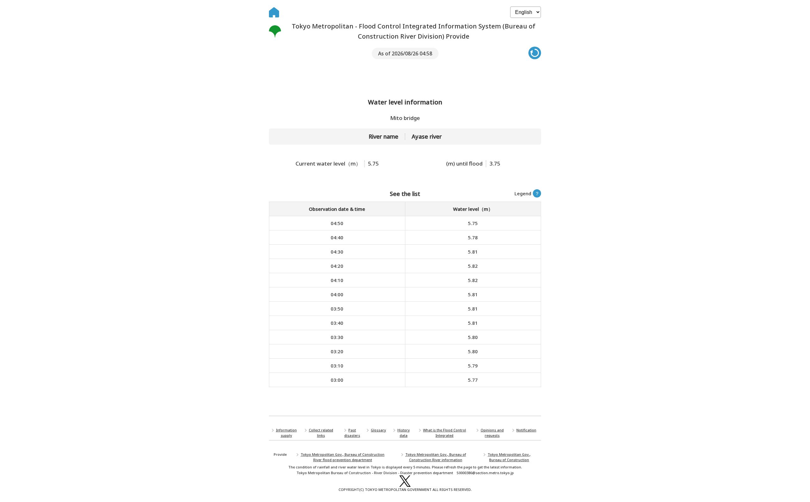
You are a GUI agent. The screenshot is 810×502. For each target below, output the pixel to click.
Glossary (378, 430)
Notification (526, 430)
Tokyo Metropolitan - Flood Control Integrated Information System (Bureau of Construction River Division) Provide (413, 31)
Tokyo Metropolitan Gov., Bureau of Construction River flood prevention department (342, 457)
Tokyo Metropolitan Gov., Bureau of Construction (509, 457)
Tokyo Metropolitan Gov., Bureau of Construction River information (435, 457)
